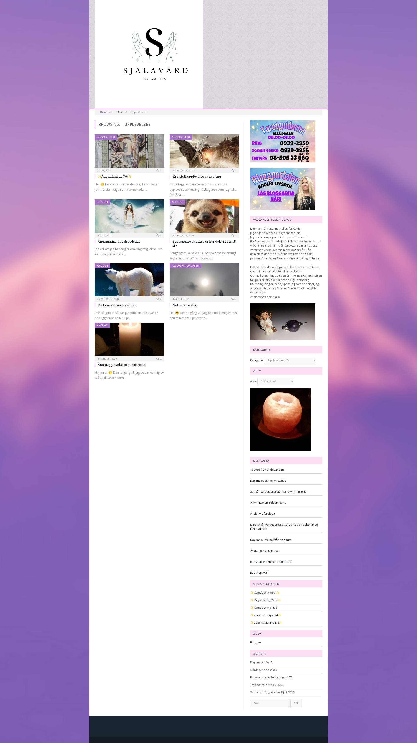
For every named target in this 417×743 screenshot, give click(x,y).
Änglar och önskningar (265, 551)
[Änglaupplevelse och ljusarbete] (129, 340)
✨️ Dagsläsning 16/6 (263, 608)
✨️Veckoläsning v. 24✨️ (265, 615)
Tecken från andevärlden (117, 305)
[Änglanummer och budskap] (129, 217)
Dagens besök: (260, 662)
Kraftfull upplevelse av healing (197, 176)
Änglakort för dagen (263, 513)
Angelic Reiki (106, 137)
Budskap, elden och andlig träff (270, 562)
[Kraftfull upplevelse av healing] (204, 152)
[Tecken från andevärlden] (129, 281)
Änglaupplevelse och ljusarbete (122, 365)
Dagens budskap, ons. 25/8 (268, 481)
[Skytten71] (149, 53)
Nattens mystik (185, 305)
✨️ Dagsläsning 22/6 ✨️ (265, 600)
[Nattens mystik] (204, 281)
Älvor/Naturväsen (185, 265)
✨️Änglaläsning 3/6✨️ (115, 176)
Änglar (102, 325)
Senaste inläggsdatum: (265, 692)
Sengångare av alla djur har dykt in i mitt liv (205, 243)
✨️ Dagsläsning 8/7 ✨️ (265, 593)
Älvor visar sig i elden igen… (268, 503)
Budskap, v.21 (259, 573)
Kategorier (257, 360)
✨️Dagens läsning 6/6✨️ (266, 623)
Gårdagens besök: (262, 670)
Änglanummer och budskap (119, 241)
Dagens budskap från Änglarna (271, 540)
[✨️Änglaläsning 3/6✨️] (129, 152)
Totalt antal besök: (262, 685)
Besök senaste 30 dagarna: (268, 677)
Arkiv (253, 381)
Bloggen (255, 642)
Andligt (102, 202)
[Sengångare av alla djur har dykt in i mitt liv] (204, 217)
